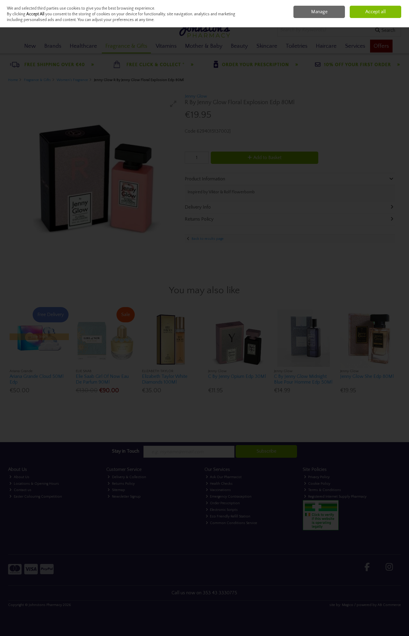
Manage (319, 11)
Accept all (375, 11)
